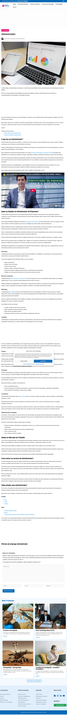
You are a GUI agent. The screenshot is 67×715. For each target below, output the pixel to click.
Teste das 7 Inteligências (24, 696)
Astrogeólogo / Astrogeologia (12, 667)
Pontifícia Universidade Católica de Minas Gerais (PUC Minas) (19, 514)
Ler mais (5, 636)
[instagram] (58, 696)
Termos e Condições (41, 704)
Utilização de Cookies (41, 702)
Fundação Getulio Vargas (10, 510)
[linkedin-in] (61, 696)
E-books (2, 698)
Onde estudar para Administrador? (12, 133)
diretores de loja (48, 152)
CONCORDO (43, 361)
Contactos (38, 698)
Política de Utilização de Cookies (29, 364)
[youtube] (64, 696)
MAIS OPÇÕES (24, 361)
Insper (5, 512)
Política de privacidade (40, 364)
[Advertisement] (33, 18)
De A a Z (2, 696)
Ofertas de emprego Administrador (12, 135)
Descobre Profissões (5, 694)
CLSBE (6, 503)
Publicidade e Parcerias (41, 696)
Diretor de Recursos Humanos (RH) (18, 278)
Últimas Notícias (4, 700)
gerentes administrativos (37, 152)
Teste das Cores (22, 694)
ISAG (5, 500)
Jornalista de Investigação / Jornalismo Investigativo (47, 668)
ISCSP (5, 502)
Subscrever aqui (60, 705)
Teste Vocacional (22, 698)
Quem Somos (39, 694)
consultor (23, 396)
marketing (12, 291)
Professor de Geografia (10, 630)
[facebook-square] (55, 696)
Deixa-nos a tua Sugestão (6, 702)
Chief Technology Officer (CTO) (45, 630)
